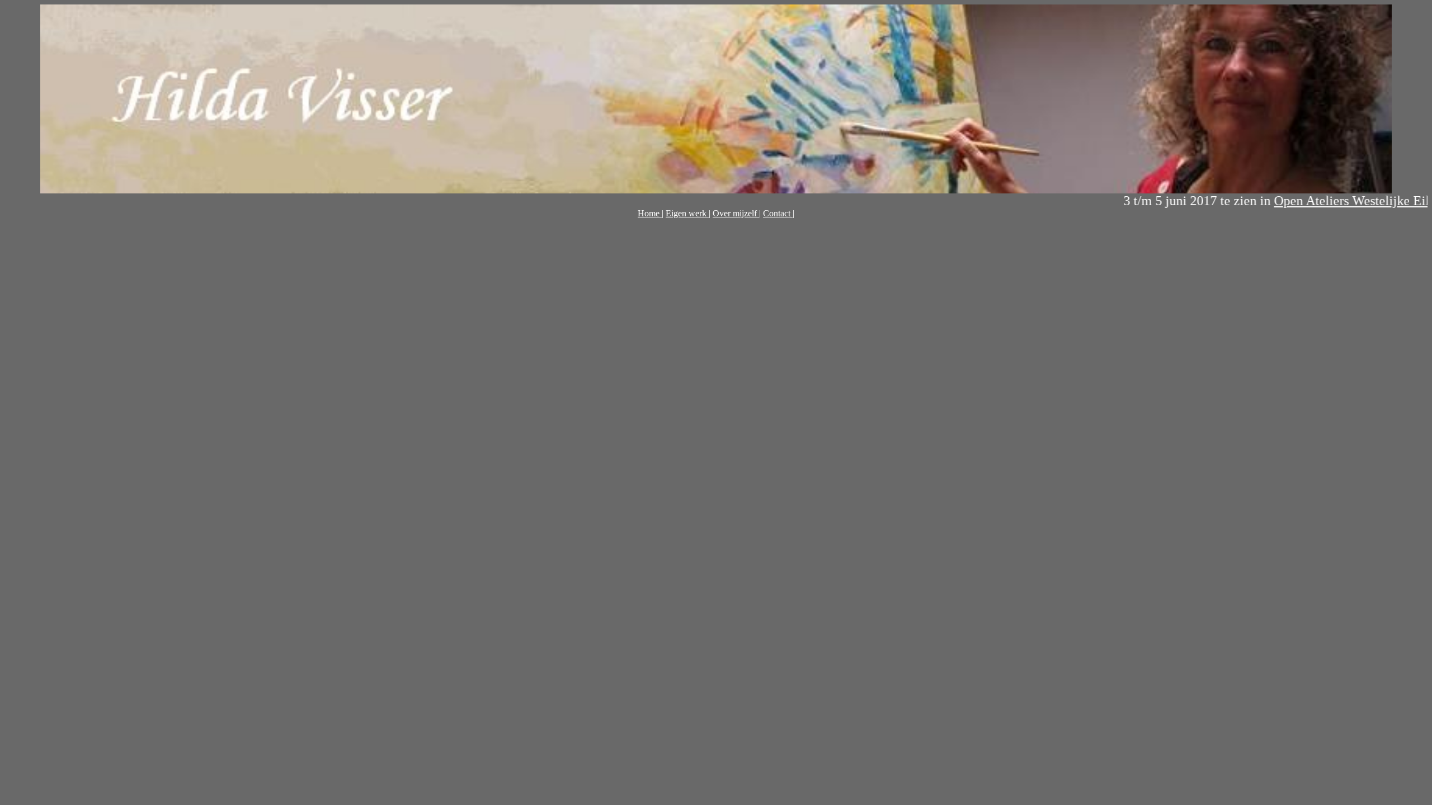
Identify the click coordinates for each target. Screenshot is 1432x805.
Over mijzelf (736, 213)
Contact (778, 213)
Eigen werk (687, 213)
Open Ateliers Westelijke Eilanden (1336, 200)
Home (650, 213)
